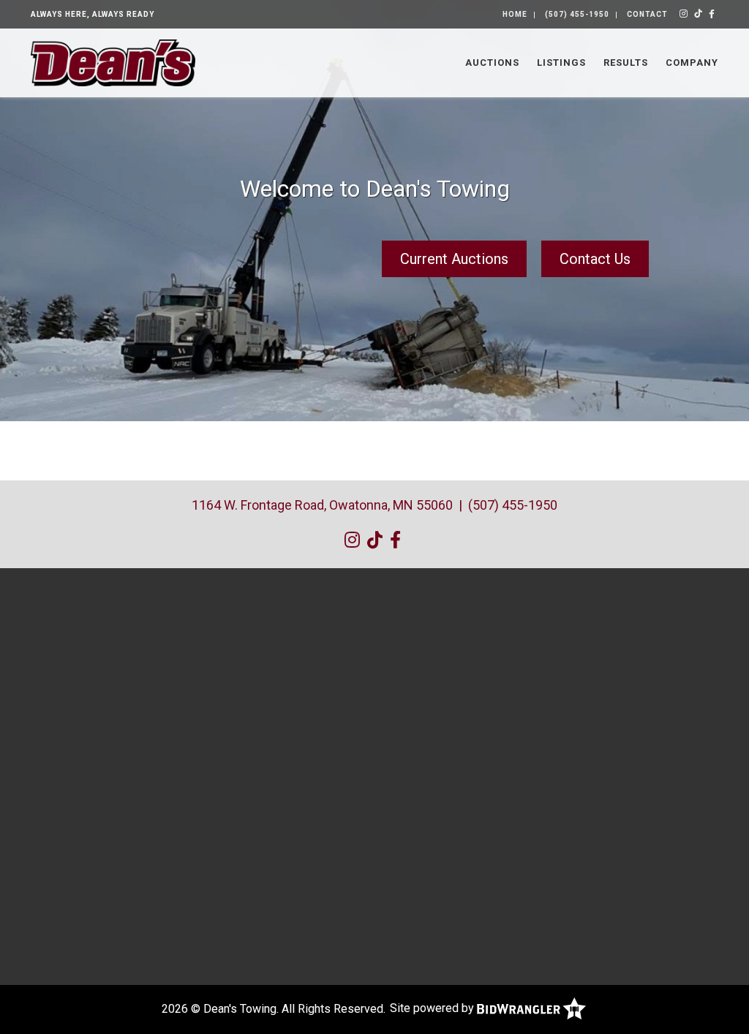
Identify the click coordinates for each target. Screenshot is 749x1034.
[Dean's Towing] (113, 61)
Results (625, 62)
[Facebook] (712, 14)
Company (692, 62)
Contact (647, 14)
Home (515, 14)
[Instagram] (684, 14)
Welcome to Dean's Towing (374, 189)
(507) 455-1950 (577, 14)
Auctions (492, 62)
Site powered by (433, 1008)
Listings (561, 62)
